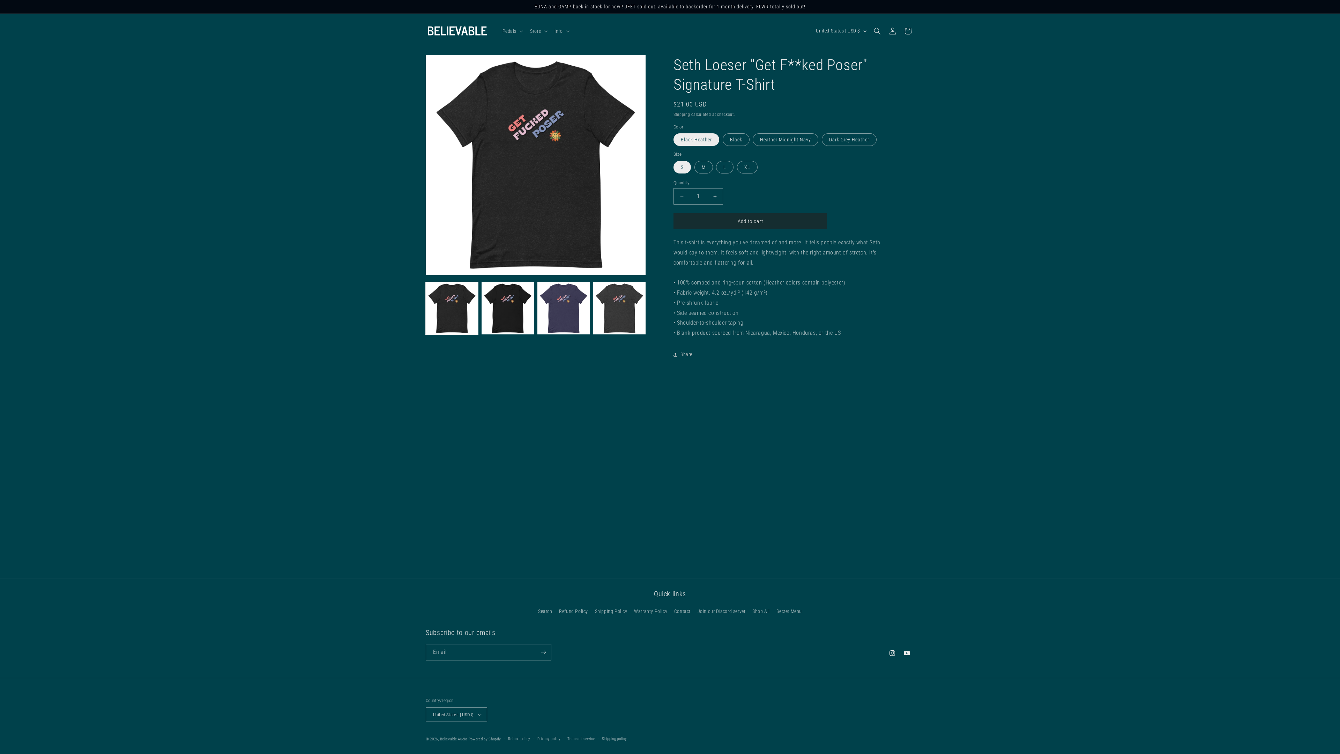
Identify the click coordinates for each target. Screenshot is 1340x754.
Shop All (761, 611)
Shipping (681, 114)
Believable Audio (453, 739)
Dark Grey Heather (849, 139)
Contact (682, 611)
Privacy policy (549, 739)
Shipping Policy (611, 611)
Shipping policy (614, 739)
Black (736, 139)
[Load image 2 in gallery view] (508, 308)
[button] (512, 31)
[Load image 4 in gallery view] (619, 308)
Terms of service (581, 739)
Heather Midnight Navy (785, 139)
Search (545, 611)
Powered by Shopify (485, 739)
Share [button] (686, 354)
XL (747, 167)
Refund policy (519, 739)
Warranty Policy (650, 611)
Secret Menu (789, 611)
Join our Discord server (722, 611)
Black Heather (696, 139)
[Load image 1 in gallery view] (452, 308)
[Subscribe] (543, 652)
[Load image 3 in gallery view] (563, 308)
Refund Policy (573, 611)
